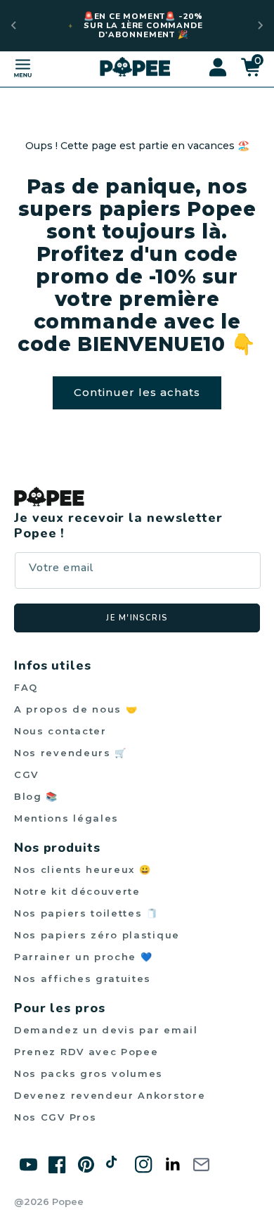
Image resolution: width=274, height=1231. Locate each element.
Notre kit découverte (77, 891)
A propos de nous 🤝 (76, 709)
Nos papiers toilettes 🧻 (86, 913)
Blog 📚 (36, 796)
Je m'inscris (136, 618)
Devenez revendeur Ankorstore (109, 1095)
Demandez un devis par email (106, 1029)
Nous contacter (60, 730)
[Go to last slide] (14, 25)
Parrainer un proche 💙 (83, 956)
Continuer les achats (137, 392)
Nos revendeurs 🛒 (70, 752)
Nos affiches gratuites (82, 978)
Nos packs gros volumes (88, 1073)
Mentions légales (66, 818)
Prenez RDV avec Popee (86, 1051)
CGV (26, 774)
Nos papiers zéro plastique (97, 934)
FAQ (26, 687)
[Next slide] (260, 25)
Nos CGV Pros (55, 1117)
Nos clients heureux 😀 (83, 869)
